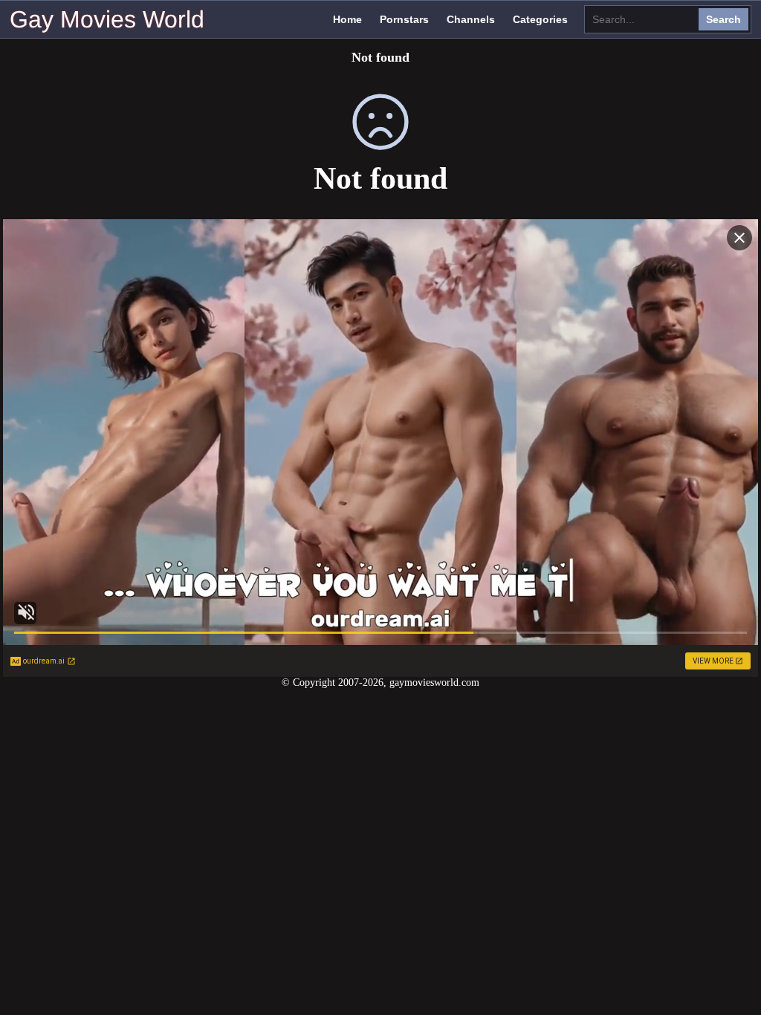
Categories (540, 19)
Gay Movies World (107, 19)
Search (723, 19)
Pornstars (404, 19)
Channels (471, 19)
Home (347, 19)
